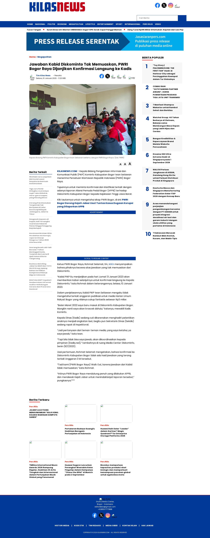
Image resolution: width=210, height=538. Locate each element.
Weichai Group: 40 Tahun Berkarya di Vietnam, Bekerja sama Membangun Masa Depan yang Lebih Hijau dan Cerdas (166, 124)
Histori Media (62, 525)
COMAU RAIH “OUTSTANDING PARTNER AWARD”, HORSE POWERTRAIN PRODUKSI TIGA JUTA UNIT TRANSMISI (166, 92)
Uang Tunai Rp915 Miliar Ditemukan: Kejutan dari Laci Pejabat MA (149, 30)
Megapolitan (76, 24)
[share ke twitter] (108, 78)
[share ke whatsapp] (114, 78)
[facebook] (158, 7)
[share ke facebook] (102, 78)
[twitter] (165, 7)
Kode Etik (79, 525)
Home (30, 24)
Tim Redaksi (95, 525)
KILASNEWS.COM (67, 171)
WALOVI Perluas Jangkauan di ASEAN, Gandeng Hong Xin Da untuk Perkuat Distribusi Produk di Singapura (165, 175)
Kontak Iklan (129, 525)
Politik (51, 24)
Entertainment (105, 24)
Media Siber (112, 525)
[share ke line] (126, 78)
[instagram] (171, 7)
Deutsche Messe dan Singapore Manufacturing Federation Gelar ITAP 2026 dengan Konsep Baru (166, 192)
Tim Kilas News (43, 75)
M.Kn (111, 264)
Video (158, 24)
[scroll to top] (201, 533)
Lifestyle (90, 24)
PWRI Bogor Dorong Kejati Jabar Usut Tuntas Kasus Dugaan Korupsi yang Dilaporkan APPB (95, 203)
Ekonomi (62, 24)
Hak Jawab (147, 525)
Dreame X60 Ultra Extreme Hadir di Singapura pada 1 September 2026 (162, 158)
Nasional (40, 24)
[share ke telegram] (120, 78)
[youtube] (178, 7)
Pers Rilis (148, 24)
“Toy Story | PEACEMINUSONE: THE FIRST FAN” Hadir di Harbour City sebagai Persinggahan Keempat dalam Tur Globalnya (165, 72)
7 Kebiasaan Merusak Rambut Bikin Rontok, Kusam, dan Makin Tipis (165, 236)
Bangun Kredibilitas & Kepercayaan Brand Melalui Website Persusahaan (164, 142)
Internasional (132, 24)
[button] (120, 164)
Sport (119, 24)
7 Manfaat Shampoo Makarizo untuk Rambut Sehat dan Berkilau (165, 107)
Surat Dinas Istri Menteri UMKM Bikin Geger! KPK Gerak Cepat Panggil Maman (74, 30)
